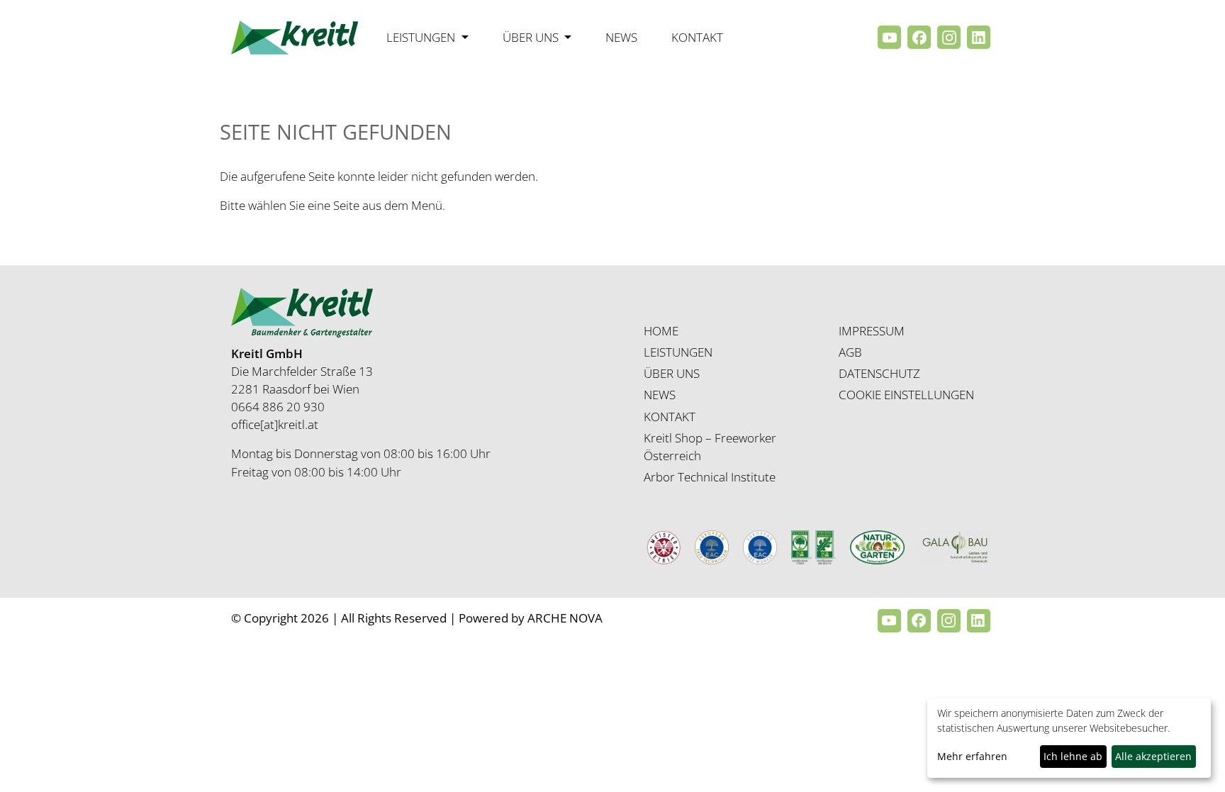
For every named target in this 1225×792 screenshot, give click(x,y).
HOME (661, 331)
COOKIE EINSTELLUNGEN (906, 394)
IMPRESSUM (872, 331)
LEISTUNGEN (678, 352)
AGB (850, 352)
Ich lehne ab (1073, 756)
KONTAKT (669, 416)
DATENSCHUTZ (879, 373)
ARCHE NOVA (565, 618)
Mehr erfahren (972, 756)
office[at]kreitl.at (274, 424)
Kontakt (697, 37)
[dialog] (1069, 738)
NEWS (660, 394)
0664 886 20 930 (278, 406)
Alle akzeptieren (1153, 756)
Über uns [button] (532, 37)
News (621, 37)
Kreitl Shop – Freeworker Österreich (710, 447)
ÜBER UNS (672, 373)
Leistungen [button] (422, 37)
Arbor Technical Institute (710, 477)
